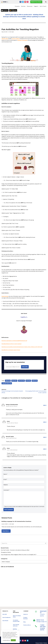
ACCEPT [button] (13, 640)
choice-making (15, 38)
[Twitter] (23, 2)
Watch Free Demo (36, 1)
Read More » (6, 531)
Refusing (28, 380)
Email (5, 479)
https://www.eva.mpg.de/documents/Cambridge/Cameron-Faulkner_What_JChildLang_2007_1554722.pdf (22, 346)
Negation (8, 380)
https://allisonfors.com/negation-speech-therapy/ (11, 349)
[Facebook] (20, 2)
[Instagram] (27, 2)
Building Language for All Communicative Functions (17, 521)
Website (5, 484)
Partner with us (27, 625)
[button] (38, 6)
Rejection (34, 380)
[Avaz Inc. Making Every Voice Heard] (4, 2)
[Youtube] (25, 2)
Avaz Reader (5, 620)
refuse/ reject (5, 38)
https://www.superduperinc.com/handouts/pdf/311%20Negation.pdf (14, 340)
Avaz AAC (4, 614)
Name (5, 474)
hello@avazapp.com (41, 621)
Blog (24, 621)
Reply (44, 405)
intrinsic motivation (22, 40)
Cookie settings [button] (6, 640)
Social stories (5, 296)
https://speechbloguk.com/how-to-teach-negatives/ (11, 343)
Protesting (21, 380)
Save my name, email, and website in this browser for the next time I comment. (24, 506)
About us (25, 614)
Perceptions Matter (6, 552)
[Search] (45, 1)
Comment (6, 490)
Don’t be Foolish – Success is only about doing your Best (15, 550)
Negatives (14, 380)
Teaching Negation (6, 383)
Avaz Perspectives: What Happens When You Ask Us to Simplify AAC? (18, 554)
